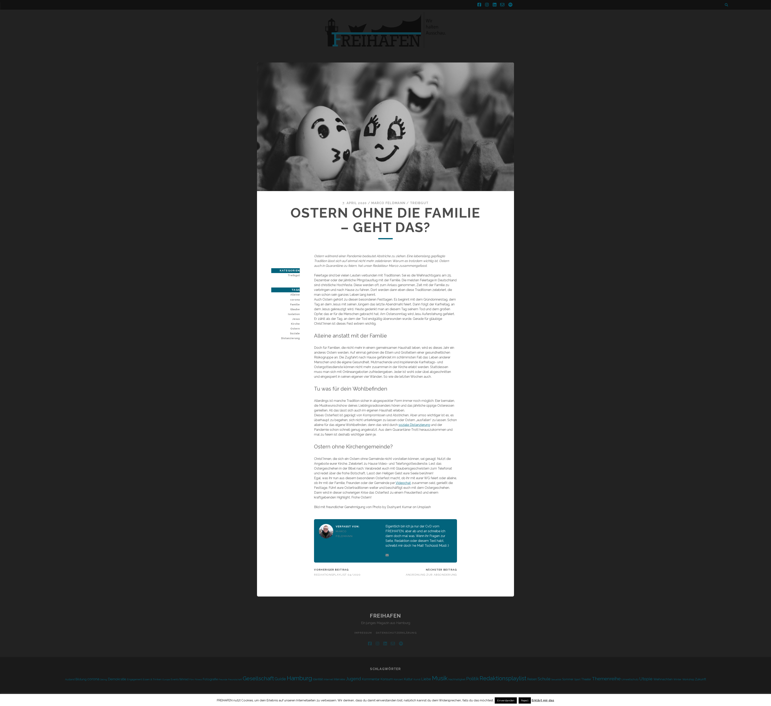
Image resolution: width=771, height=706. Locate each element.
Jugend (353, 678)
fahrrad (184, 679)
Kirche (295, 323)
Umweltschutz (629, 679)
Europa (166, 679)
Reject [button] (524, 700)
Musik (440, 678)
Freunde (223, 679)
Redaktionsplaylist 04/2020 (337, 574)
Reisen (532, 679)
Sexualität (556, 679)
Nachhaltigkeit (456, 679)
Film (191, 679)
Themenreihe (606, 678)
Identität (318, 679)
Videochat (403, 483)
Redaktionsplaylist (503, 678)
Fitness (198, 679)
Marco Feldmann (388, 203)
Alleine (295, 294)
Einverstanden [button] (505, 700)
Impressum (363, 632)
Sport (577, 679)
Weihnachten (663, 679)
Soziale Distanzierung (290, 336)
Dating (103, 679)
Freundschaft (235, 679)
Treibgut (419, 203)
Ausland (70, 679)
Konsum (386, 679)
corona (295, 299)
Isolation (294, 314)
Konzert (398, 679)
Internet (328, 679)
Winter (677, 679)
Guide (280, 678)
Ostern (295, 328)
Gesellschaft (258, 678)
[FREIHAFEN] (454, 50)
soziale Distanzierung (414, 425)
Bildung (81, 679)
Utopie (646, 678)
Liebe (426, 679)
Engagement (134, 679)
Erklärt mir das (543, 700)
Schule (544, 678)
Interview (339, 679)
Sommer (567, 679)
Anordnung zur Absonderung (431, 574)
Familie (295, 304)
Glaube (295, 309)
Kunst (417, 679)
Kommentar (371, 679)
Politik (472, 678)
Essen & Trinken (152, 679)
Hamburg (299, 678)
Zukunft (700, 679)
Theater (586, 679)
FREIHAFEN (385, 616)
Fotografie (210, 679)
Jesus (296, 318)
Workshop (688, 679)
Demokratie (117, 679)
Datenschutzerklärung (396, 632)
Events (175, 679)
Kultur (408, 679)
